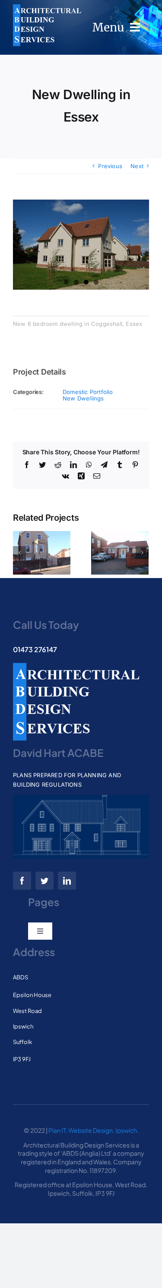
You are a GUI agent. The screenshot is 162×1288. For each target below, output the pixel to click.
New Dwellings (83, 398)
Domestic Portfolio (88, 391)
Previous (110, 166)
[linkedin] (67, 881)
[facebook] (22, 881)
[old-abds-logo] (47, 6)
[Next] (142, 552)
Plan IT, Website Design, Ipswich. (93, 1130)
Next (136, 166)
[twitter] (44, 881)
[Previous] (19, 552)
